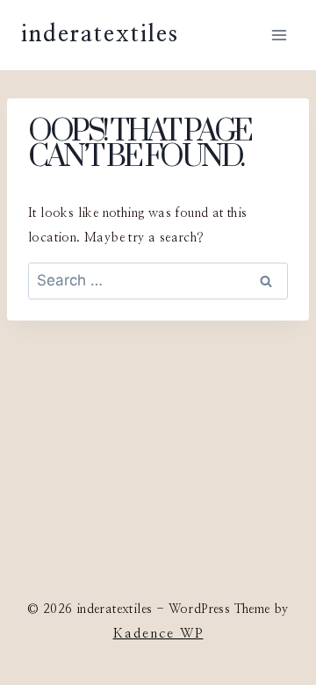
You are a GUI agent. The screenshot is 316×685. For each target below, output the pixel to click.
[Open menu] (278, 34)
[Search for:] (158, 282)
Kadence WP (158, 633)
